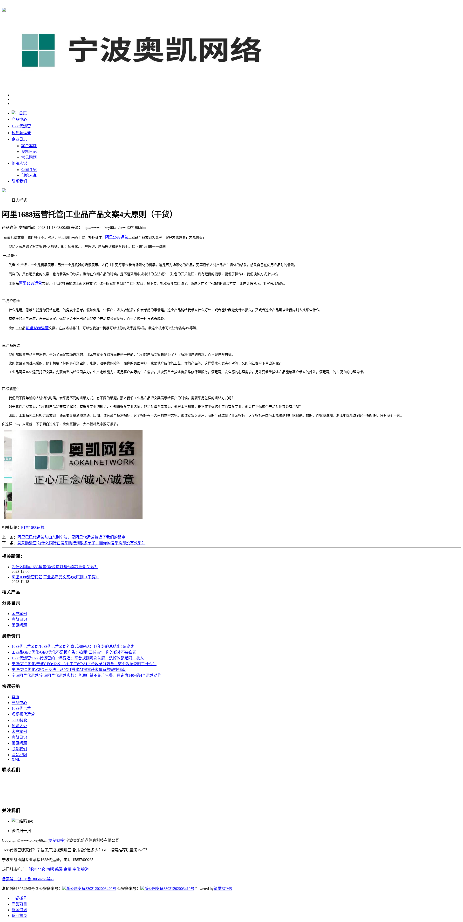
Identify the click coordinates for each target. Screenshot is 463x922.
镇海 (85, 869)
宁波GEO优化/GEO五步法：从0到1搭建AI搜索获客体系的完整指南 (69, 670)
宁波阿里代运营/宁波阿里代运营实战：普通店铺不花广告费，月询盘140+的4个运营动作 (86, 675)
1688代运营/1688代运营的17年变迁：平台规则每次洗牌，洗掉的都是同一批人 (78, 658)
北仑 (41, 869)
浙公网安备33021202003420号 (91, 889)
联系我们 (19, 181)
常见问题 (29, 157)
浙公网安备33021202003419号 (169, 889)
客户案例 (29, 146)
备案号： (9, 879)
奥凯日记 (29, 152)
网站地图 (19, 755)
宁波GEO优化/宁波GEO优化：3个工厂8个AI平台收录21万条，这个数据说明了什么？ (84, 664)
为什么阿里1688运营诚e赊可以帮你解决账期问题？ (55, 567)
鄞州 (33, 869)
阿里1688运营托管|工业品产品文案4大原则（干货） (55, 577)
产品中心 (19, 119)
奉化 (76, 869)
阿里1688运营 (32, 528)
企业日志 (19, 139)
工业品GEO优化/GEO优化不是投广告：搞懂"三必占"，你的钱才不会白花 (74, 652)
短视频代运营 (23, 714)
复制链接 (56, 840)
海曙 (50, 869)
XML (16, 759)
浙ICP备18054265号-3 (35, 879)
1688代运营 (88, 5)
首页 (23, 113)
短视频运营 (21, 133)
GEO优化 (19, 720)
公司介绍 (29, 170)
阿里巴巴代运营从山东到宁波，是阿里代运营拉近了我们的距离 (71, 537)
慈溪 (59, 869)
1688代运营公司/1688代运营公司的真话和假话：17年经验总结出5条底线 (73, 646)
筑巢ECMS (223, 889)
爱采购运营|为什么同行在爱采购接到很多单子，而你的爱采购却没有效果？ (81, 543)
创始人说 (19, 163)
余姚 (67, 869)
